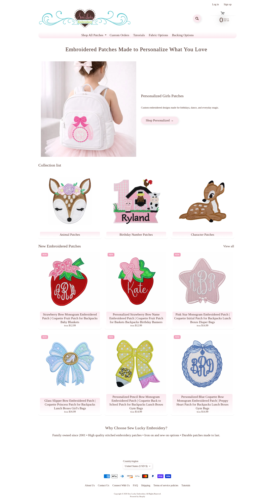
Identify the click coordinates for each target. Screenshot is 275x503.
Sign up (228, 4)
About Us (90, 485)
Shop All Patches (94, 35)
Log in (215, 4)
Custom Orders (119, 35)
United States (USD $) (136, 466)
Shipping (145, 485)
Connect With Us (121, 485)
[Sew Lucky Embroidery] (84, 18)
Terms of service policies (165, 485)
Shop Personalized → (160, 120)
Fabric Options (158, 35)
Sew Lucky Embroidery (136, 494)
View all (228, 246)
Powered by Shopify (137, 496)
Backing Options (183, 35)
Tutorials (139, 35)
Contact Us (103, 485)
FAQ (135, 485)
